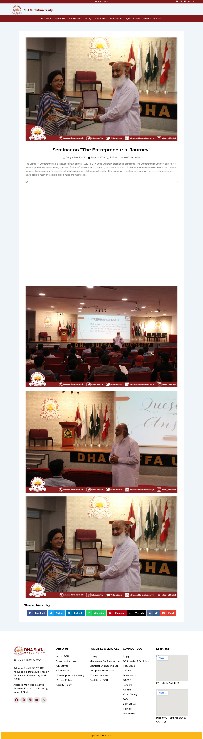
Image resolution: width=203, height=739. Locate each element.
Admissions (75, 18)
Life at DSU (100, 18)
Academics (60, 18)
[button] (37, 613)
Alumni (136, 18)
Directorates (116, 18)
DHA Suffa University (38, 10)
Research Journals (152, 18)
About (48, 18)
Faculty (88, 18)
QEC (128, 18)
